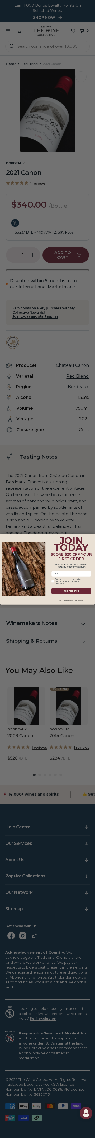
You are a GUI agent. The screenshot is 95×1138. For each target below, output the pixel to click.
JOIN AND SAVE (71, 591)
